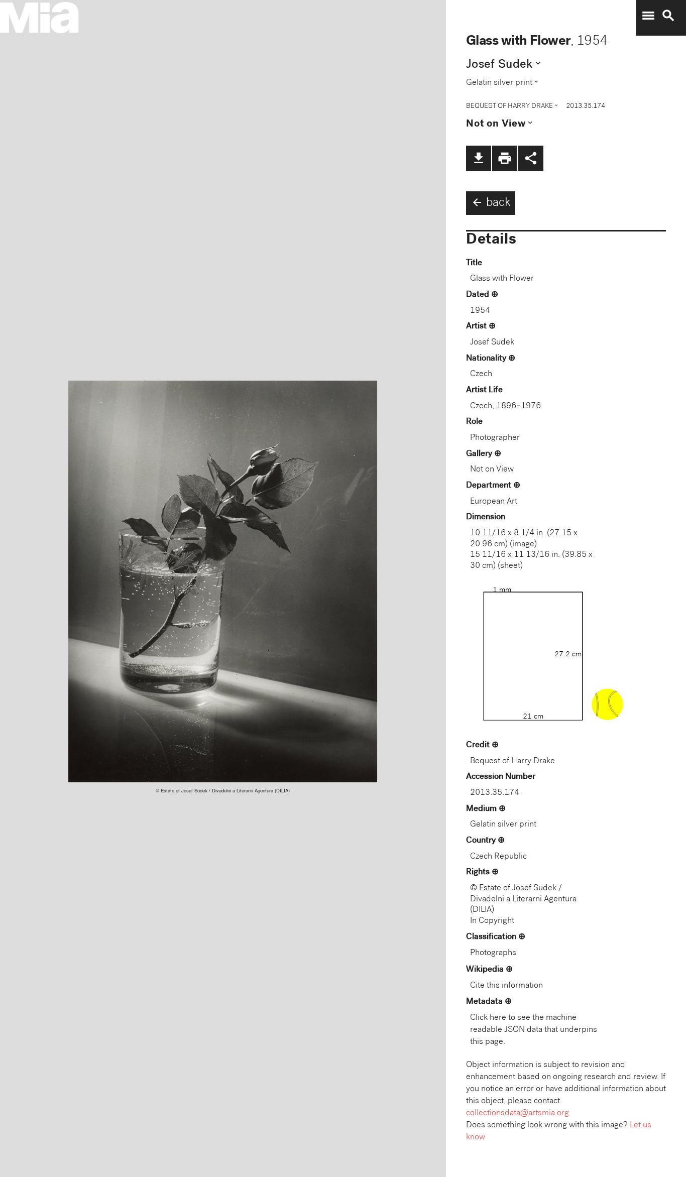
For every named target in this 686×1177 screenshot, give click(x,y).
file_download (478, 158)
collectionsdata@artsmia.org (517, 1113)
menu (648, 15)
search (668, 15)
